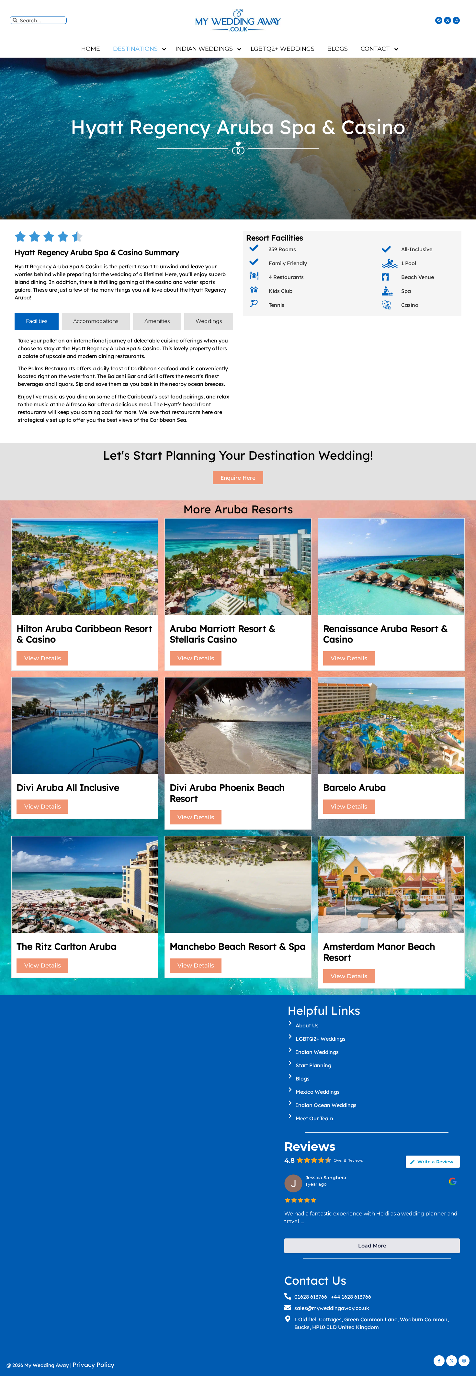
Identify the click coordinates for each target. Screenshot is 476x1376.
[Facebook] (438, 20)
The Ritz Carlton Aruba (67, 946)
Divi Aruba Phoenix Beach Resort (227, 793)
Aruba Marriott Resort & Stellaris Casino (223, 634)
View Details (42, 658)
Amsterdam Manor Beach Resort (379, 952)
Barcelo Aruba (354, 787)
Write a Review (435, 1162)
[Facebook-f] (439, 1360)
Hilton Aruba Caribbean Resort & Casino (84, 634)
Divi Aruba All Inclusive (68, 787)
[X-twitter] (447, 20)
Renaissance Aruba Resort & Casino (385, 634)
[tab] (37, 321)
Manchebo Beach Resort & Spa (238, 946)
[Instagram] (456, 20)
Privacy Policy (93, 1365)
